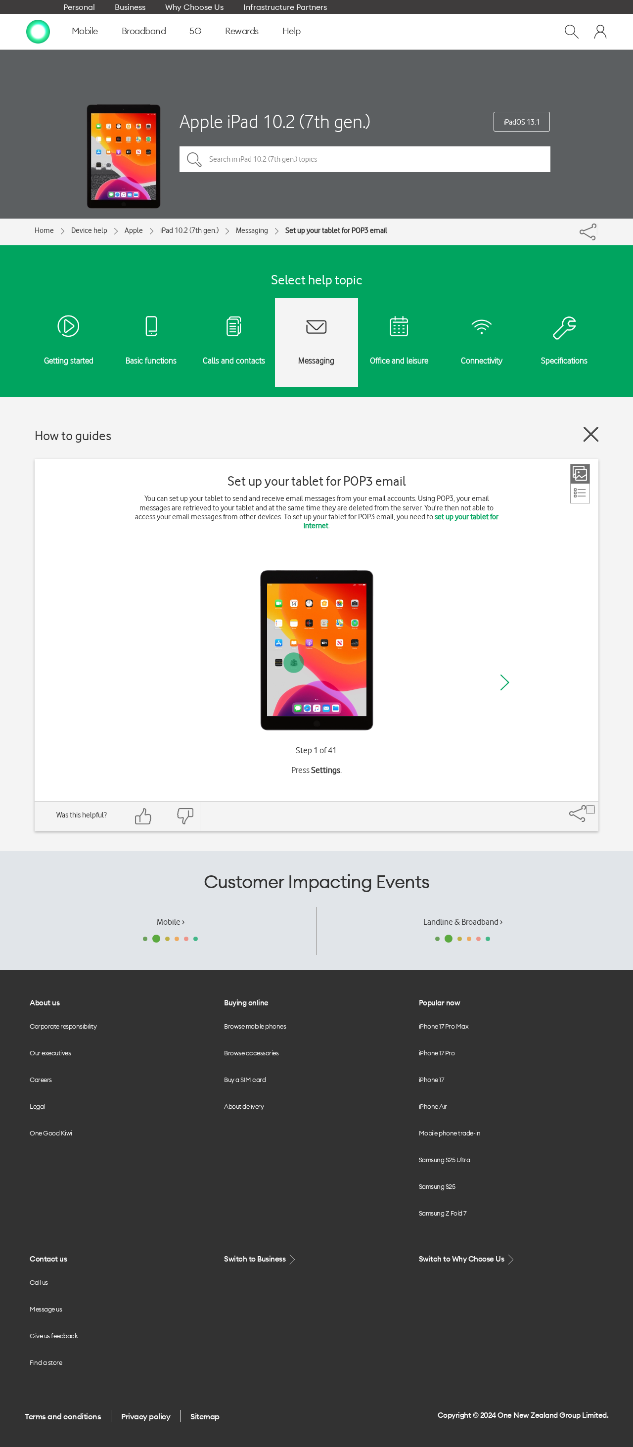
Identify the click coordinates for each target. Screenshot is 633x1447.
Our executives (50, 1053)
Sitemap (205, 1416)
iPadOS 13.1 (521, 122)
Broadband (144, 31)
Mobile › (170, 922)
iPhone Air (433, 1106)
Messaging (252, 230)
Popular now (439, 1002)
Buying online (246, 1002)
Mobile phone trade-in (450, 1133)
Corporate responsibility (63, 1026)
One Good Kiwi (51, 1133)
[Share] (597, 229)
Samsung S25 (437, 1186)
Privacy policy (145, 1416)
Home (44, 230)
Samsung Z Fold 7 (442, 1213)
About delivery (244, 1106)
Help (291, 31)
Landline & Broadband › (462, 922)
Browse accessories (251, 1053)
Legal (37, 1106)
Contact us (48, 1259)
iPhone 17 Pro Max (444, 1026)
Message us (46, 1309)
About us (44, 1002)
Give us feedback (54, 1336)
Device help (89, 230)
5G (195, 31)
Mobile (85, 31)
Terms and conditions (63, 1416)
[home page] (38, 31)
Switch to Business (255, 1259)
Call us (39, 1282)
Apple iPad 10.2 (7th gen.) (275, 121)
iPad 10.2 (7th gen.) (189, 230)
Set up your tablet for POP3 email (336, 230)
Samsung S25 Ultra (444, 1160)
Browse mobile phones (255, 1026)
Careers (41, 1080)
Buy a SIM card (245, 1080)
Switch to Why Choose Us (462, 1259)
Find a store (46, 1362)
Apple (134, 230)
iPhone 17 (431, 1080)
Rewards (242, 31)
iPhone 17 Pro (437, 1053)
